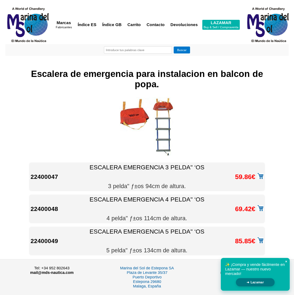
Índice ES (87, 24)
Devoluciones (184, 24)
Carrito (134, 24)
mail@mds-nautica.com (52, 272)
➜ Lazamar (255, 282)
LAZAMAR (221, 24)
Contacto (156, 24)
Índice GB (112, 24)
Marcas (64, 24)
